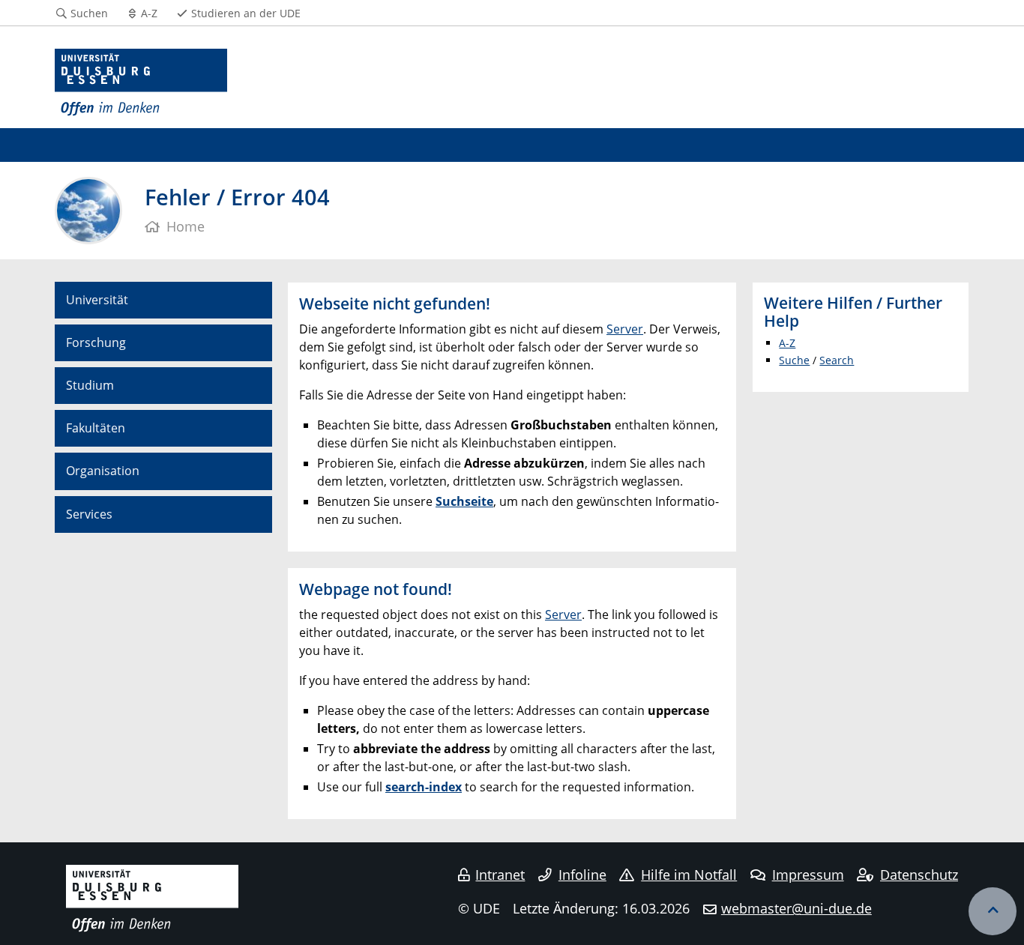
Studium (90, 385)
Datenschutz (919, 875)
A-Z (787, 343)
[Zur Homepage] (141, 83)
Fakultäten (95, 428)
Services (89, 514)
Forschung (96, 342)
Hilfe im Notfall (689, 875)
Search (836, 360)
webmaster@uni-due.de (796, 908)
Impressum (808, 875)
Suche (794, 360)
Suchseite (464, 501)
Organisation (102, 470)
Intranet (500, 875)
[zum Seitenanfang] (993, 911)
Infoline (582, 875)
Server (624, 329)
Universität (97, 300)
